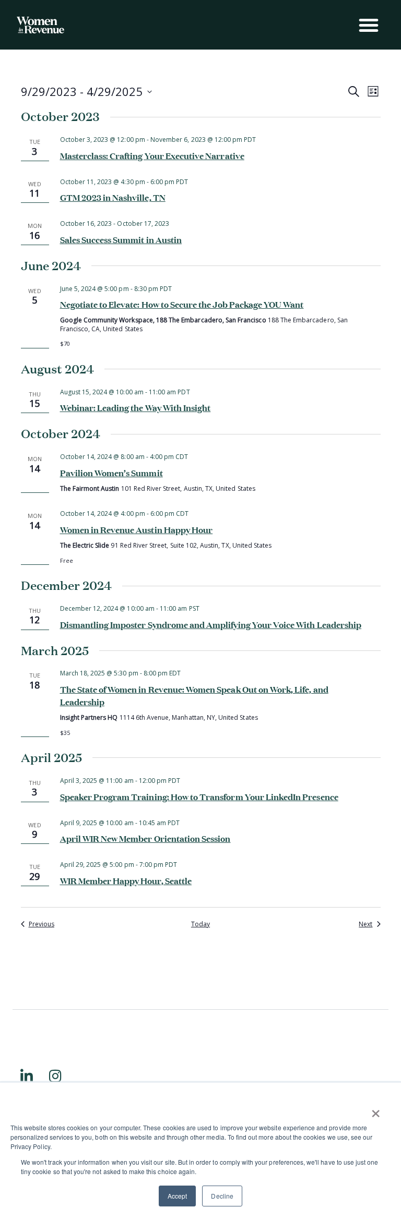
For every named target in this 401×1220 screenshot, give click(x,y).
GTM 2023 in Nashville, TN (113, 196)
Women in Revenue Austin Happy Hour (136, 529)
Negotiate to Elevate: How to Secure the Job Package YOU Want (182, 303)
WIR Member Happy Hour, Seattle (126, 880)
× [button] (375, 1110)
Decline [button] (222, 1195)
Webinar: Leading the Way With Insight (135, 407)
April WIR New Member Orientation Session (145, 837)
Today (200, 924)
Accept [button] (177, 1195)
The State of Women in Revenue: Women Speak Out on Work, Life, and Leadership (194, 694)
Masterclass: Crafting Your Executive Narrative (152, 155)
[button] (368, 25)
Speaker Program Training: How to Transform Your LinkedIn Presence (199, 796)
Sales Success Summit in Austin (121, 239)
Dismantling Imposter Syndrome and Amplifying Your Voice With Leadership (211, 624)
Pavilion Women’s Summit (111, 472)
